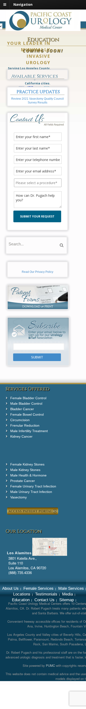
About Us (10, 588)
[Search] (62, 245)
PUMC (50, 665)
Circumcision (20, 420)
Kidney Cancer (21, 436)
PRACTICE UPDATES (38, 92)
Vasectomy (18, 497)
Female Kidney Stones (27, 464)
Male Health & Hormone (28, 475)
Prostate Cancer (22, 481)
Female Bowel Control (27, 414)
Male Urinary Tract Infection (31, 492)
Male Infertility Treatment (29, 431)
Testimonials (46, 594)
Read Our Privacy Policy (37, 272)
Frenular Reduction (24, 425)
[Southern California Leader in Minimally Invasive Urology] (43, 28)
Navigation (22, 4)
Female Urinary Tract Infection (33, 486)
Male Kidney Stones (25, 470)
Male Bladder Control (26, 403)
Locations (21, 594)
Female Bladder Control (28, 398)
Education (21, 600)
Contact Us (44, 600)
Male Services (71, 588)
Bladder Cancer (22, 409)
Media (67, 594)
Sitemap (66, 600)
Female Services (38, 588)
